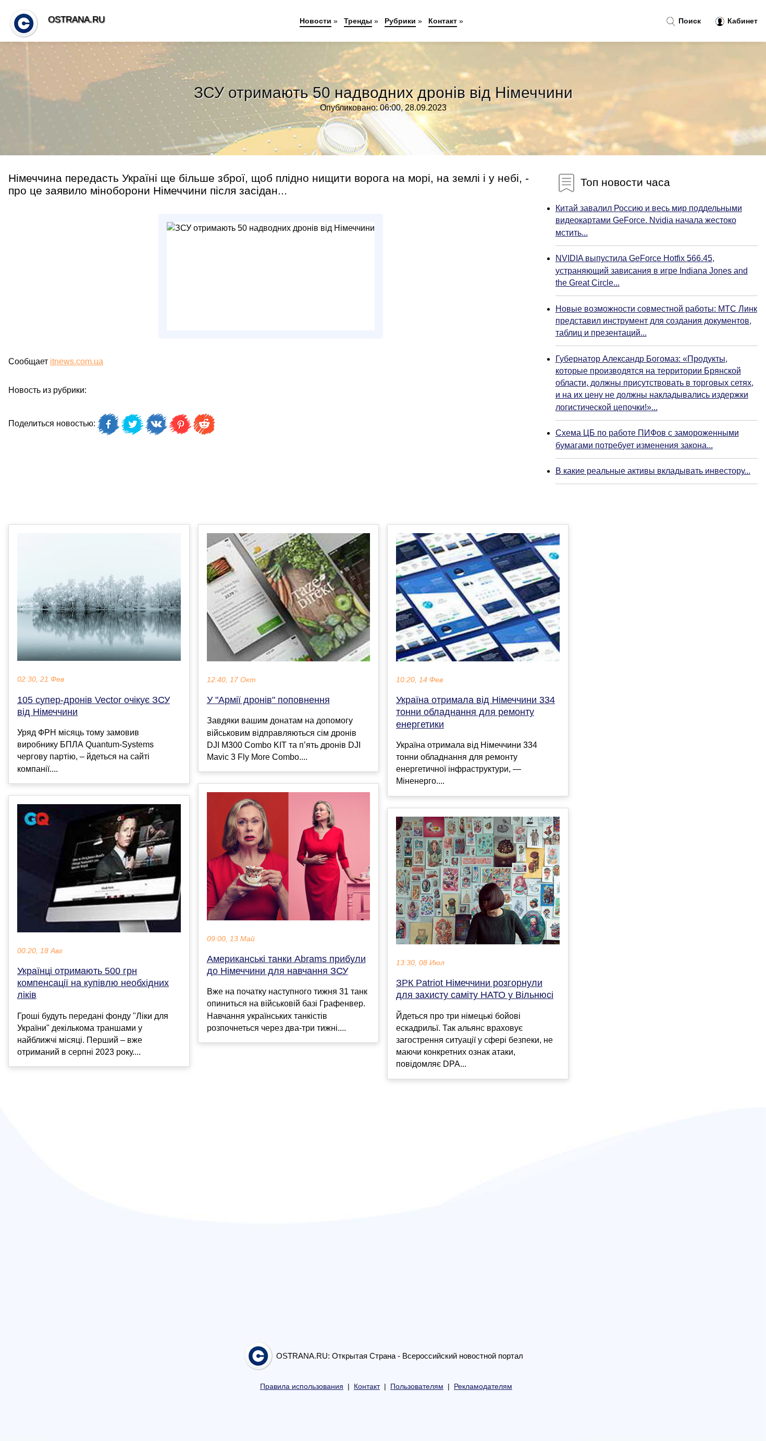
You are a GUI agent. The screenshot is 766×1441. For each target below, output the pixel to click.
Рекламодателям (483, 1386)
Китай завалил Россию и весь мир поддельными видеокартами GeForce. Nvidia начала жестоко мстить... (648, 220)
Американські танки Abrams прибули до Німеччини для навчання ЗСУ (286, 965)
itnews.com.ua (76, 361)
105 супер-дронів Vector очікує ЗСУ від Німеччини (93, 706)
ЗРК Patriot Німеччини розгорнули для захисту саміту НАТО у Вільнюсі (474, 989)
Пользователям (416, 1386)
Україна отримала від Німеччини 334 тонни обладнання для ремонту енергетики (475, 712)
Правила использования (301, 1386)
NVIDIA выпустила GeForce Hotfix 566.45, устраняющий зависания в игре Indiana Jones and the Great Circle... (651, 270)
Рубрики (400, 21)
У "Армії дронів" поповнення (268, 700)
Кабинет (741, 21)
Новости (315, 21)
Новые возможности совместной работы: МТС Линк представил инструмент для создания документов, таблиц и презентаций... (656, 320)
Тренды (358, 21)
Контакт (442, 21)
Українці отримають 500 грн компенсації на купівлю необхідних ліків (93, 983)
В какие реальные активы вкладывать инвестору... (652, 470)
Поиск (688, 21)
